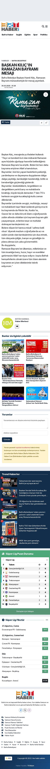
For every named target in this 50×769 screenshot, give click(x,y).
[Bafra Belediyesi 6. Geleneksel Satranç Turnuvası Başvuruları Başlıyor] (37, 346)
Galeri (6, 745)
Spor (35, 35)
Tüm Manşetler (10, 730)
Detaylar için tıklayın (25, 611)
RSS (9, 758)
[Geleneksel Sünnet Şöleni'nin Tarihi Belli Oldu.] (37, 393)
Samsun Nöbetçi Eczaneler (15, 717)
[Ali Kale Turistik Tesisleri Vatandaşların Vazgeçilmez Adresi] (13, 393)
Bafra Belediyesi (19, 61)
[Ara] (43, 27)
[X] (25, 710)
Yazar (14, 745)
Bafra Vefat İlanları (37, 745)
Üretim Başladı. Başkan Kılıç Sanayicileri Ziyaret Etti (36, 381)
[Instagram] (29, 710)
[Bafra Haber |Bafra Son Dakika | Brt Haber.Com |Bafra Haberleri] (10, 26)
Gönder (7, 440)
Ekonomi (23, 745)
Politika (43, 35)
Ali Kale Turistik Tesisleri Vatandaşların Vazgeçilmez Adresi (12, 403)
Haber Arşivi (9, 735)
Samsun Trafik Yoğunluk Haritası (16, 725)
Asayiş (35, 742)
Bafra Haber (7, 35)
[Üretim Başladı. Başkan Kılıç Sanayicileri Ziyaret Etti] (37, 371)
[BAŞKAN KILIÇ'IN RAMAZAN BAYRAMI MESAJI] (25, 105)
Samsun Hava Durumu (13, 720)
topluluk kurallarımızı (23, 447)
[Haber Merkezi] (7, 323)
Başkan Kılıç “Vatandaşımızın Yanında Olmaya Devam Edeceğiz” (12, 381)
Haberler (5, 61)
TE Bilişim (30, 766)
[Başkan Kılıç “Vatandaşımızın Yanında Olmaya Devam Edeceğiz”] (13, 371)
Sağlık (19, 35)
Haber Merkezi (21, 321)
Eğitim (27, 35)
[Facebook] (21, 710)
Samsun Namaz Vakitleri (14, 722)
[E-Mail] (17, 326)
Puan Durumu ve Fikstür (13, 728)
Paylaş (7, 122)
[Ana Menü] (46, 27)
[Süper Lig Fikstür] (47, 620)
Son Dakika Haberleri (12, 733)
